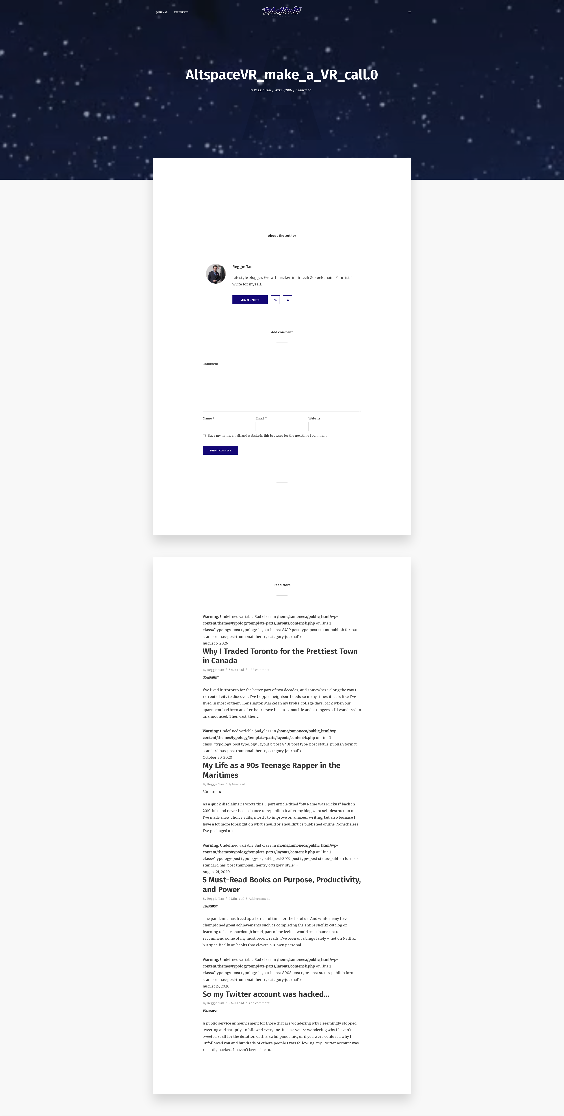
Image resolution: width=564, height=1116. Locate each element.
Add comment (259, 670)
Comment (210, 363)
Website (314, 418)
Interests (181, 12)
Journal (162, 12)
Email (261, 418)
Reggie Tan (262, 90)
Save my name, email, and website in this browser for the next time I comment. (267, 435)
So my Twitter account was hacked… (266, 994)
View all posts (250, 300)
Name (208, 418)
